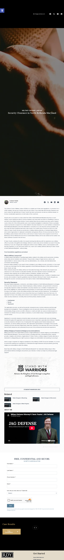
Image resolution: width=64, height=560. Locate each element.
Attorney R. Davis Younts (43, 277)
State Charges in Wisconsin (48, 398)
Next (10, 505)
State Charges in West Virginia (21, 403)
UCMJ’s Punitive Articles (18, 221)
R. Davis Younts (14, 200)
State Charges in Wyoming (20, 398)
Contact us (39, 350)
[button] (2, 10)
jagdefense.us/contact (21, 252)
